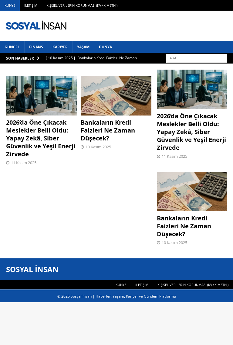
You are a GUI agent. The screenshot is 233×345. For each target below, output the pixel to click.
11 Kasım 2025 (23, 162)
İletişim (30, 5)
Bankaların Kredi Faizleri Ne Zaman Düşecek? (108, 130)
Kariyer (60, 47)
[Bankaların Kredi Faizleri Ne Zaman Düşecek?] (116, 96)
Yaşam (83, 47)
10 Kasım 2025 (98, 147)
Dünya (105, 47)
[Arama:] (196, 57)
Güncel (12, 47)
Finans (36, 47)
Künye (10, 5)
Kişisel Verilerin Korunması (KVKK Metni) (81, 5)
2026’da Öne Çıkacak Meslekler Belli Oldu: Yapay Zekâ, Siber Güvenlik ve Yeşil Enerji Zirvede (40, 138)
